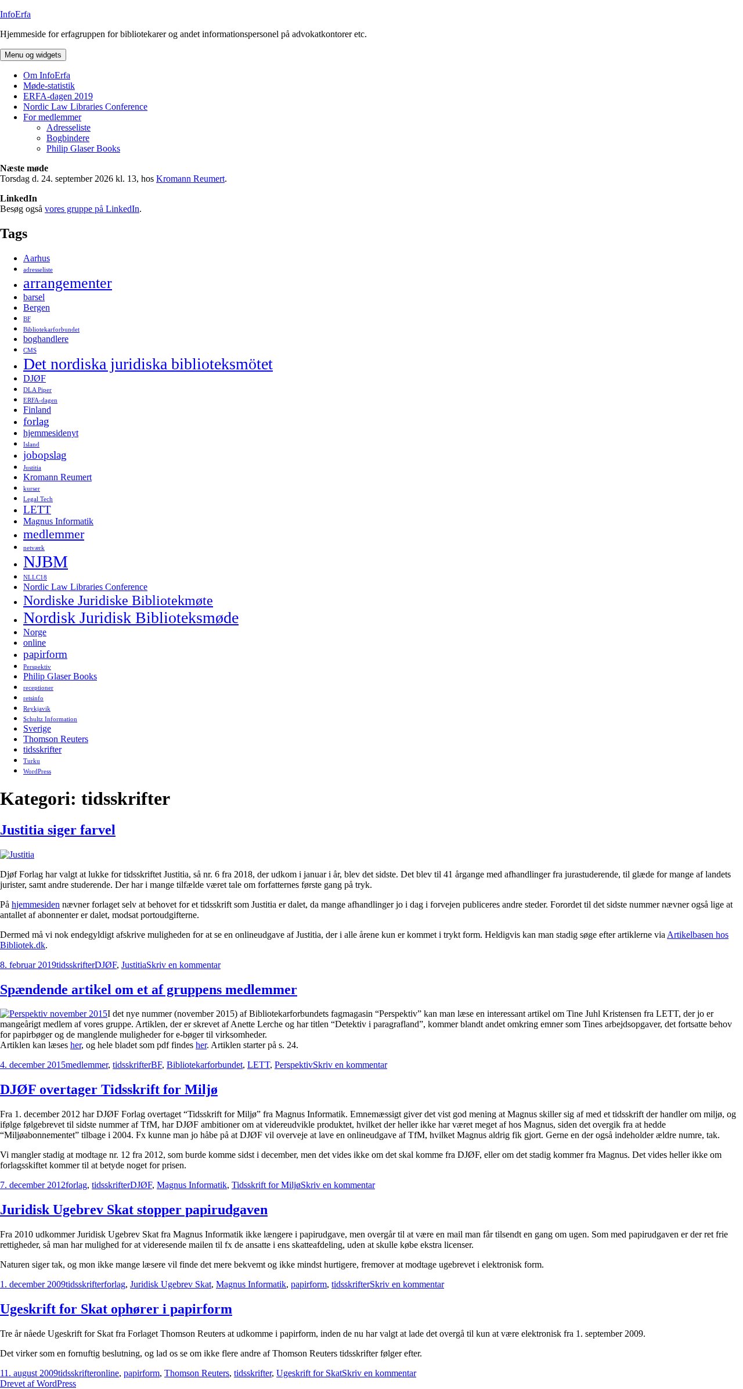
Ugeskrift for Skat (309, 1373)
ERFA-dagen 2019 (58, 96)
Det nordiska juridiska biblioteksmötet (148, 364)
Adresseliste (68, 127)
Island (31, 444)
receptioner (38, 688)
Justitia (32, 468)
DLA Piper (37, 390)
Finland (37, 410)
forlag (36, 421)
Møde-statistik (49, 86)
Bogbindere (67, 138)
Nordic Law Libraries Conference (85, 106)
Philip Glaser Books (83, 148)
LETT (37, 509)
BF (27, 319)
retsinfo (33, 698)
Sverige (37, 728)
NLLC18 (35, 577)
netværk (34, 548)
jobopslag (45, 455)
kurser (31, 488)
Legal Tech (38, 499)
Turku (31, 761)
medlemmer (53, 534)
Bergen (36, 307)
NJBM (45, 561)
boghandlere (45, 339)
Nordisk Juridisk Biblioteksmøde (131, 618)
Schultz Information (50, 719)
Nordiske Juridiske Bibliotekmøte (118, 600)
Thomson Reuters (55, 739)
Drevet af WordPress (38, 1383)
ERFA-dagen (40, 400)
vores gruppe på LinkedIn (92, 209)
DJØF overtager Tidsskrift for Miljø (109, 1089)
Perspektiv (37, 667)
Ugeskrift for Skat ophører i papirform (116, 1308)
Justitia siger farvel (58, 829)
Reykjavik (37, 709)
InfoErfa (15, 14)
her (75, 1045)
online (34, 642)
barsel (34, 297)
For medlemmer (52, 117)
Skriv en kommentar (183, 965)
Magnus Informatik (58, 521)
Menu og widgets (33, 55)
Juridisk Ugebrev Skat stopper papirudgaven (134, 1209)
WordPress (37, 771)
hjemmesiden (36, 904)
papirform (45, 654)
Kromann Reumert (190, 178)
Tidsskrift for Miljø (266, 1185)
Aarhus (36, 258)
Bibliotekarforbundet (51, 329)
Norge (34, 632)
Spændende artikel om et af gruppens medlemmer (148, 989)
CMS (30, 350)
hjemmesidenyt (50, 433)
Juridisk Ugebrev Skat (170, 1284)
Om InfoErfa (46, 75)
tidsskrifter (42, 749)
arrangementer (67, 283)
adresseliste (38, 270)
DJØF (34, 378)
